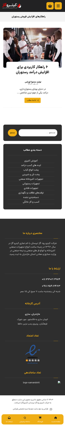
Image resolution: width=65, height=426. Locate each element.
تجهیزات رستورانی (31, 184)
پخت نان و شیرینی (31, 174)
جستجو (12, 133)
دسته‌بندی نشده (31, 197)
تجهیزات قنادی (31, 188)
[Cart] (51, 6)
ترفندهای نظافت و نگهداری (31, 193)
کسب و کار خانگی (31, 202)
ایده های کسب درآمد (31, 165)
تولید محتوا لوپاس (33, 82)
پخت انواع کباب (31, 170)
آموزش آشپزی (31, 161)
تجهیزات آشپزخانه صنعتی (31, 179)
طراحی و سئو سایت (40, 409)
